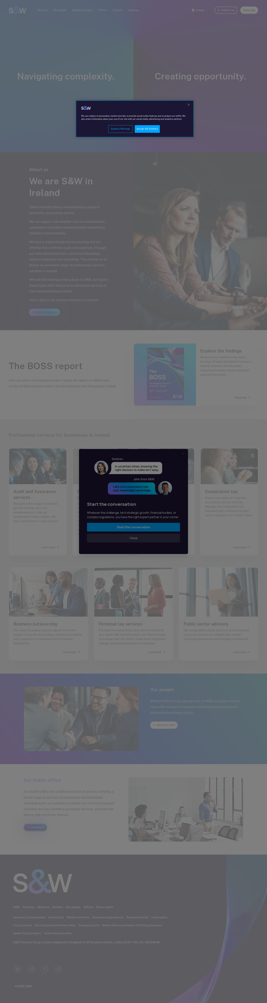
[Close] (189, 105)
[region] (135, 118)
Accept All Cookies (147, 129)
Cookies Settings (120, 129)
